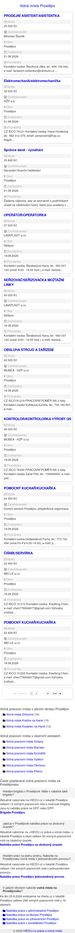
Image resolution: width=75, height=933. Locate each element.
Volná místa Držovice (19, 714)
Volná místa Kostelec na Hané (25, 726)
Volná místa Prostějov (37, 5)
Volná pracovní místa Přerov (24, 771)
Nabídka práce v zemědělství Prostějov (30, 923)
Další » (56, 693)
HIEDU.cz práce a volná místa (42, 931)
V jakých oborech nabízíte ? (30, 889)
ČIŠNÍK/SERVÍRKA (18, 553)
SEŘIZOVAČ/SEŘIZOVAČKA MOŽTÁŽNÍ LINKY (34, 282)
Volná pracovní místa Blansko (25, 747)
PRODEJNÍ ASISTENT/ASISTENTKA (32, 15)
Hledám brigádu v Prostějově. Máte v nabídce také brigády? (35, 793)
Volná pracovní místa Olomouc (26, 765)
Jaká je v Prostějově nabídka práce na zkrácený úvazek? (33, 825)
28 (48, 693)
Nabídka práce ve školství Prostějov (28, 915)
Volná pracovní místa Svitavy (24, 741)
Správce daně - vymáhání (23, 149)
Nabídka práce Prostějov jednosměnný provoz (32, 876)
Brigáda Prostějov (12, 812)
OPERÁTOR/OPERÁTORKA (25, 214)
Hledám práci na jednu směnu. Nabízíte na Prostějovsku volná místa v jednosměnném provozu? (37, 857)
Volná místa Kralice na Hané (24, 720)
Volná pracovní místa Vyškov (24, 759)
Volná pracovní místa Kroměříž (26, 753)
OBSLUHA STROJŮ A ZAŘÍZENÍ (29, 349)
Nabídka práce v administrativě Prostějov (32, 910)
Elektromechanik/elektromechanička (32, 80)
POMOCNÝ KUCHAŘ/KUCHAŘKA (30, 488)
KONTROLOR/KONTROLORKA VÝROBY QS (37, 418)
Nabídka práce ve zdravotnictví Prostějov (32, 919)
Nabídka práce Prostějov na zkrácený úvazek (31, 844)
